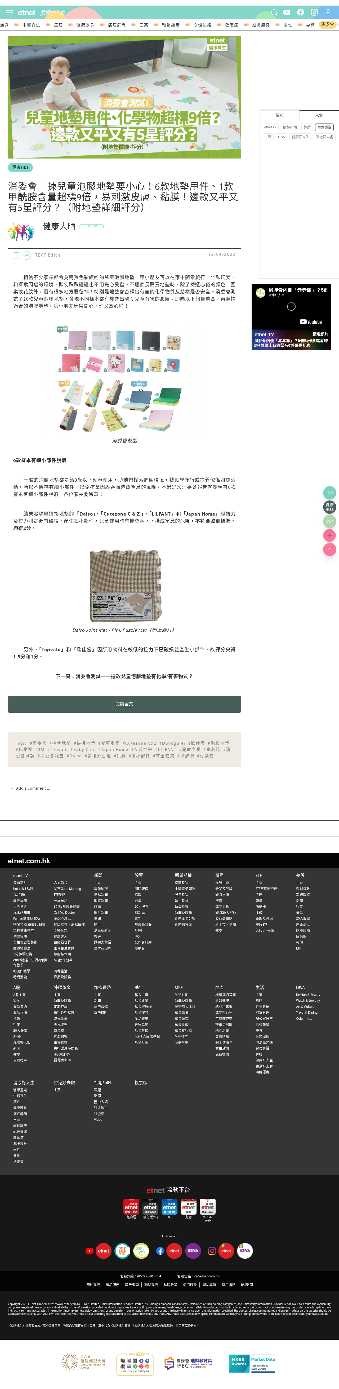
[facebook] (300, 11)
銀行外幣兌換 (64, 1012)
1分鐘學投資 (22, 954)
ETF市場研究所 (267, 889)
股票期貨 (182, 894)
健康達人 (61, 936)
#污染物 (205, 756)
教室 (218, 930)
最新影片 (20, 883)
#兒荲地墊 (109, 743)
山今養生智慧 (64, 948)
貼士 (97, 924)
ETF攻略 (59, 894)
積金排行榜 (183, 1030)
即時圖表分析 (185, 918)
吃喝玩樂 (61, 930)
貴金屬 (59, 1030)
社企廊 (99, 1114)
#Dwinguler (172, 743)
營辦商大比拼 (185, 1007)
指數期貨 (182, 883)
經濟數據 (61, 1036)
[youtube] (286, 11)
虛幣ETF (100, 1012)
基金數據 (141, 1030)
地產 (219, 988)
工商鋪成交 (224, 1019)
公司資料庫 (143, 942)
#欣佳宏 (196, 743)
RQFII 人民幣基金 (147, 1036)
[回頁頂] (329, 549)
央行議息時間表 (66, 1048)
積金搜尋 (182, 1019)
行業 (138, 901)
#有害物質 (164, 756)
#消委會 (38, 743)
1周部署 (19, 894)
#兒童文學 (190, 750)
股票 (139, 876)
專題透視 (324, 127)
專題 (97, 1090)
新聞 (98, 876)
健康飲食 (86, 25)
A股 (16, 988)
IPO (137, 936)
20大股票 (142, 906)
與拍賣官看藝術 (25, 942)
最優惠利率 (62, 1060)
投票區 (141, 1083)
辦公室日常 (264, 1019)
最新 (280, 116)
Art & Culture (305, 1007)
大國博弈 (20, 906)
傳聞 (97, 918)
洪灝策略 (20, 936)
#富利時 (212, 750)
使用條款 (190, 1285)
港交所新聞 (102, 930)
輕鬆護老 (171, 25)
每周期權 (182, 906)
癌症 (58, 25)
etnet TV (270, 127)
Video (98, 1120)
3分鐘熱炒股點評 (67, 906)
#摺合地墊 (60, 743)
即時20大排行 (225, 913)
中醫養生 (32, 25)
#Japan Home (113, 750)
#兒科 (120, 756)
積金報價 (182, 1012)
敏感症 (232, 25)
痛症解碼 (117, 25)
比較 (259, 913)
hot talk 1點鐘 (23, 889)
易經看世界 (62, 942)
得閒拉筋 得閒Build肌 (29, 924)
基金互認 (141, 1042)
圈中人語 (101, 1102)
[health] (63, 12)
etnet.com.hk (29, 860)
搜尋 (97, 936)
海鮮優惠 (262, 1072)
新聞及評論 (183, 913)
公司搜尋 (20, 1060)
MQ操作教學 (63, 960)
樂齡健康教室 (23, 930)
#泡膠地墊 (219, 743)
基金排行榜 (143, 1007)
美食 (259, 1030)
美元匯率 (61, 1024)
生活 (267, 137)
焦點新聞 (101, 894)
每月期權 (182, 901)
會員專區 (262, 1048)
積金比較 (182, 1024)
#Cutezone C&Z (140, 743)
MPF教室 (181, 1036)
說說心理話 (62, 918)
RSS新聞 (247, 1285)
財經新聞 (290, 127)
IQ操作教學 (21, 971)
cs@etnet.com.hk (206, 1276)
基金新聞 (141, 1001)
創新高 (140, 913)
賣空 (138, 918)
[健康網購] (329, 507)
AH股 (138, 930)
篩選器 (261, 906)
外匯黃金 (62, 988)
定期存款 (61, 1007)
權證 (219, 876)
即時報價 (141, 889)
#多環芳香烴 (98, 756)
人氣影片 (61, 883)
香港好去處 (324, 137)
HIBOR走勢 (62, 1054)
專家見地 (141, 1024)
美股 (300, 876)
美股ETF (261, 924)
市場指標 (61, 1042)
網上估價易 (224, 1042)
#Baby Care (83, 750)
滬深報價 (20, 1012)
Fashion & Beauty (308, 995)
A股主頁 (19, 995)
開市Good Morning (67, 889)
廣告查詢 (132, 1285)
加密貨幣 (102, 988)
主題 (259, 894)
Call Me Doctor (64, 913)
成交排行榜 (224, 1012)
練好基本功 (62, 954)
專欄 (310, 25)
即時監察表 (183, 924)
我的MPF (181, 1042)
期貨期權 (183, 876)
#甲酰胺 (185, 756)
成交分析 (222, 906)
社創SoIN (102, 1083)
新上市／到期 (225, 924)
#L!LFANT (166, 750)
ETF (259, 876)
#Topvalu (57, 750)
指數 (138, 894)
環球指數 (303, 889)
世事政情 (262, 1007)
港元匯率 (61, 1019)
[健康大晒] (21, 232)
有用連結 (228, 1285)
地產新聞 (222, 1030)
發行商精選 (224, 918)
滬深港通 (20, 1007)
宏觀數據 (303, 894)
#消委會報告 (51, 756)
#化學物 (24, 750)
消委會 (327, 25)
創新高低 (303, 924)
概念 (299, 913)
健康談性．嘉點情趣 (69, 924)
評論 (307, 127)
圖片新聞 (101, 913)
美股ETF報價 (265, 930)
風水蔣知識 (21, 913)
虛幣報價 (101, 1007)
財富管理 (262, 1012)
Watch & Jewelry (308, 1001)
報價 (259, 901)
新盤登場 (222, 1001)
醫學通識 (20, 1090)
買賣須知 (222, 1036)
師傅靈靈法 (21, 948)
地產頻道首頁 (225, 995)
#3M (40, 750)
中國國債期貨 (185, 889)
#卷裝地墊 (142, 750)
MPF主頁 (181, 995)
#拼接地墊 (85, 743)
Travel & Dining (307, 1012)
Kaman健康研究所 (26, 918)
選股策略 (303, 930)
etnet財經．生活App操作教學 (30, 963)
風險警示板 (21, 1042)
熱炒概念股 (143, 924)
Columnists (304, 1019)
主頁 (97, 883)
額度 (16, 1001)
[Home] (27, 12)
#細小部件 (139, 756)
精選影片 (320, 334)
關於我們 (93, 1285)
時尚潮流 (20, 977)
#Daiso (74, 756)
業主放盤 (222, 1048)
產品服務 (112, 1285)
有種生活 (61, 971)
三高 (144, 25)
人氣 (319, 116)
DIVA (281, 137)
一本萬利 (61, 901)
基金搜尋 (141, 1012)
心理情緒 (203, 25)
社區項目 (101, 1108)
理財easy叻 (102, 948)
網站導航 (209, 1285)
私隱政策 (170, 1285)
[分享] (27, 255)
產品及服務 (62, 977)
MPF (179, 988)
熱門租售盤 (224, 1007)
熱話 (259, 1001)
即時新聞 (101, 901)
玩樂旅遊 (262, 1036)
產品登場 (141, 1019)
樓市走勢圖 (224, 1024)
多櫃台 (140, 948)
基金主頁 (141, 995)
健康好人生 (300, 137)
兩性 (288, 25)
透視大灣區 (102, 942)
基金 (139, 988)
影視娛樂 (262, 1024)
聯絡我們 (151, 1285)
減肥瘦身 (261, 25)
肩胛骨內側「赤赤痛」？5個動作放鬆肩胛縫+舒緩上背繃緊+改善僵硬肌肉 (291, 343)
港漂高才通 (264, 1042)
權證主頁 (222, 883)
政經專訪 (20, 901)
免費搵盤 (222, 1054)
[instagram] (314, 11)
